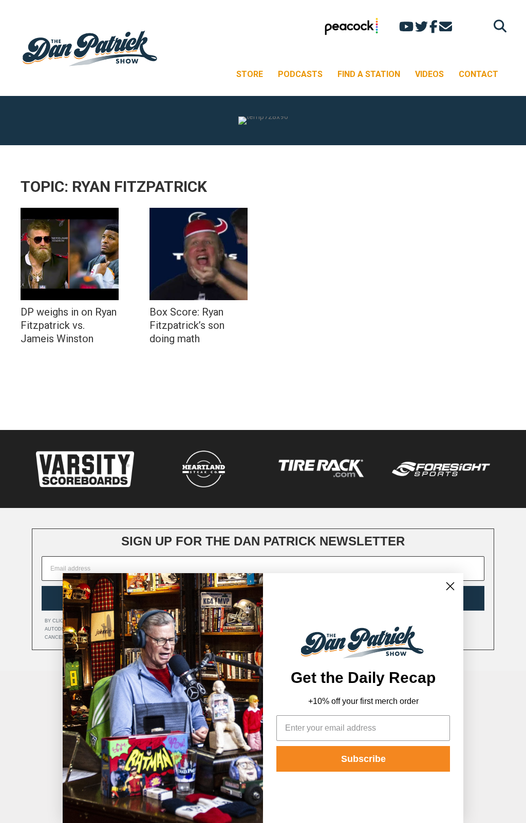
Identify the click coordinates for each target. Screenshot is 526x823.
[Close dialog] (450, 586)
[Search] (497, 25)
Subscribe (363, 759)
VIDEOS (429, 74)
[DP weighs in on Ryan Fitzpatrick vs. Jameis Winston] (70, 254)
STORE (249, 74)
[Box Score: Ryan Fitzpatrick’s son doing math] (198, 254)
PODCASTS (300, 74)
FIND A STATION (368, 74)
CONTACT (478, 74)
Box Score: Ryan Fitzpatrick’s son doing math (186, 325)
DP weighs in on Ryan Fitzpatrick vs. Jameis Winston (69, 325)
